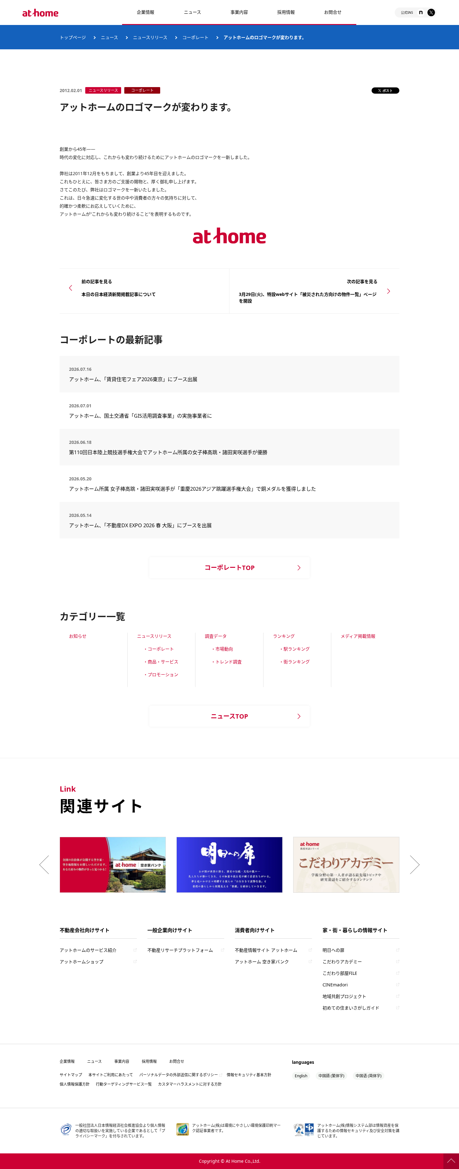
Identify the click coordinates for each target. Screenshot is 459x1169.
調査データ (216, 636)
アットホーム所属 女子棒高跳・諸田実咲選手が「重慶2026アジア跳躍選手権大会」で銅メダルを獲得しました (192, 488)
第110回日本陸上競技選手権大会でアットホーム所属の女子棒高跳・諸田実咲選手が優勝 (168, 452)
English (301, 1075)
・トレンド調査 (226, 662)
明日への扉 (333, 950)
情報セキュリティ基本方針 (249, 1075)
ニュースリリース (154, 636)
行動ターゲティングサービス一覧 (124, 1084)
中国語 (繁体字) (331, 1075)
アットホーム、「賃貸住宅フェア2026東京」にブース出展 (133, 379)
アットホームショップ (81, 962)
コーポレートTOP (230, 567)
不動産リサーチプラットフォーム (180, 950)
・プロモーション (160, 674)
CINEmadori (335, 985)
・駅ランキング (294, 649)
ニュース (192, 12)
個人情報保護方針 (75, 1084)
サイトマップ (71, 1075)
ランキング (284, 636)
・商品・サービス (160, 662)
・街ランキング (294, 662)
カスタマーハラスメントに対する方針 (190, 1084)
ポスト (388, 90)
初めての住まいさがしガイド (351, 1008)
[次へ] (413, 864)
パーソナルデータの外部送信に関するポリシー (178, 1075)
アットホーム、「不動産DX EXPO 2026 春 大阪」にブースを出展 (140, 525)
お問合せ (333, 12)
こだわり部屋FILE (340, 973)
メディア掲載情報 (358, 636)
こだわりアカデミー (342, 962)
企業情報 (145, 12)
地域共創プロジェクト (344, 996)
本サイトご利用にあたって (110, 1075)
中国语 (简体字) (369, 1075)
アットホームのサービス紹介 (88, 950)
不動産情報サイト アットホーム (266, 950)
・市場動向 (222, 649)
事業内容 (239, 12)
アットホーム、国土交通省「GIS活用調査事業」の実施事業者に (140, 415)
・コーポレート (158, 649)
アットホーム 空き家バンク (262, 962)
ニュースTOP (229, 716)
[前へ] (46, 864)
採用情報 (149, 1061)
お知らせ (77, 636)
